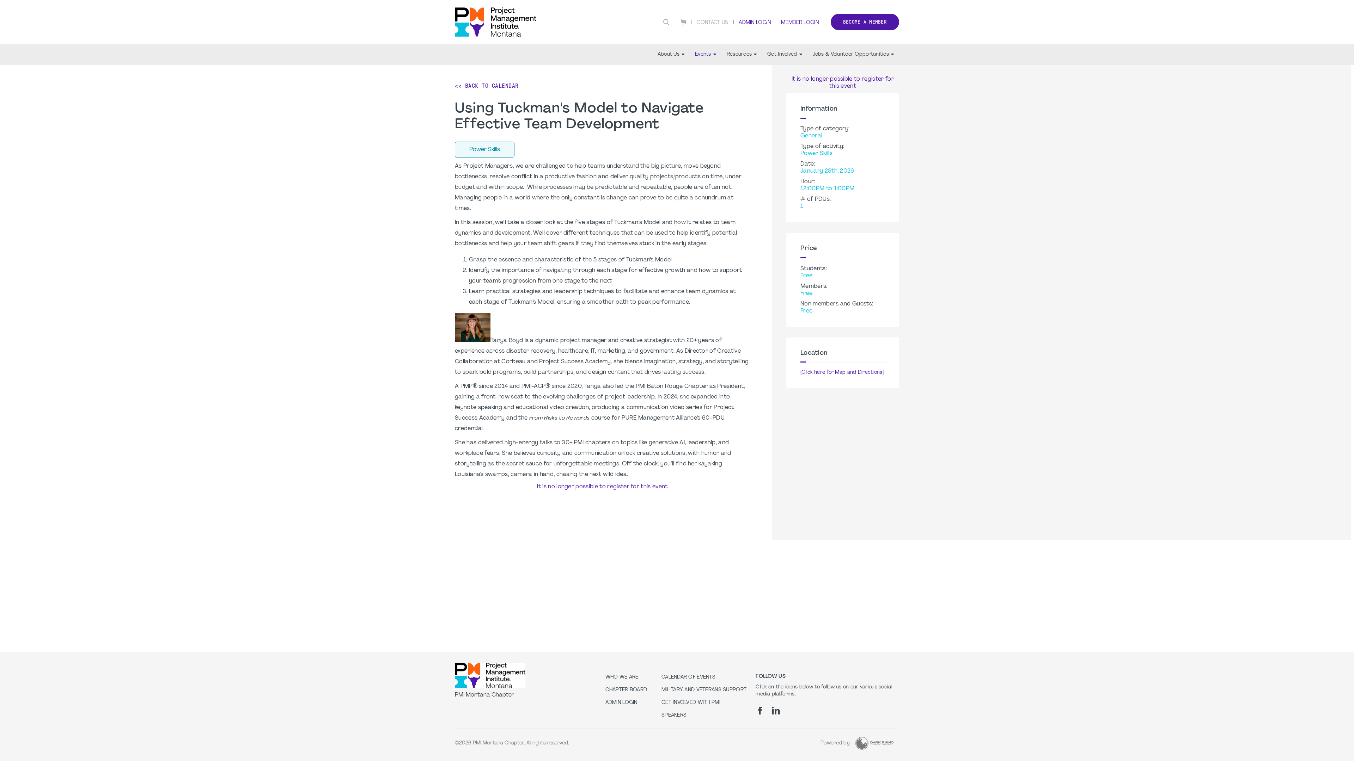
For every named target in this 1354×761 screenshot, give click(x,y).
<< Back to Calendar (487, 86)
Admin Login (755, 22)
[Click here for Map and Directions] (842, 372)
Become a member (865, 22)
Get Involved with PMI (690, 702)
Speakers (674, 715)
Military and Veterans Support (703, 690)
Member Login (799, 22)
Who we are (622, 677)
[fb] (760, 710)
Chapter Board (626, 690)
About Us (668, 54)
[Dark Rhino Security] (874, 743)
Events (703, 54)
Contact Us (712, 22)
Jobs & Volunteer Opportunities (851, 54)
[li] (775, 710)
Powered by (835, 743)
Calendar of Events (688, 677)
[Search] (666, 22)
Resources (739, 54)
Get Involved (782, 54)
